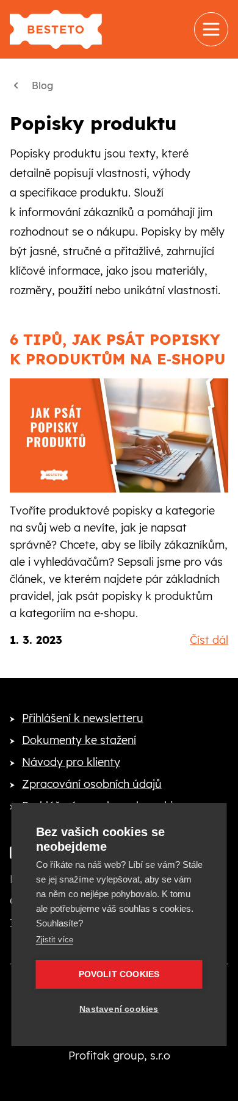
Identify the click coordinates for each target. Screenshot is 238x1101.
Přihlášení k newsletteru (82, 718)
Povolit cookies (119, 974)
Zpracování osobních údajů (92, 784)
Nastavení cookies (118, 1009)
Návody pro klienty (71, 762)
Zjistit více (54, 939)
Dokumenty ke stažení (79, 740)
